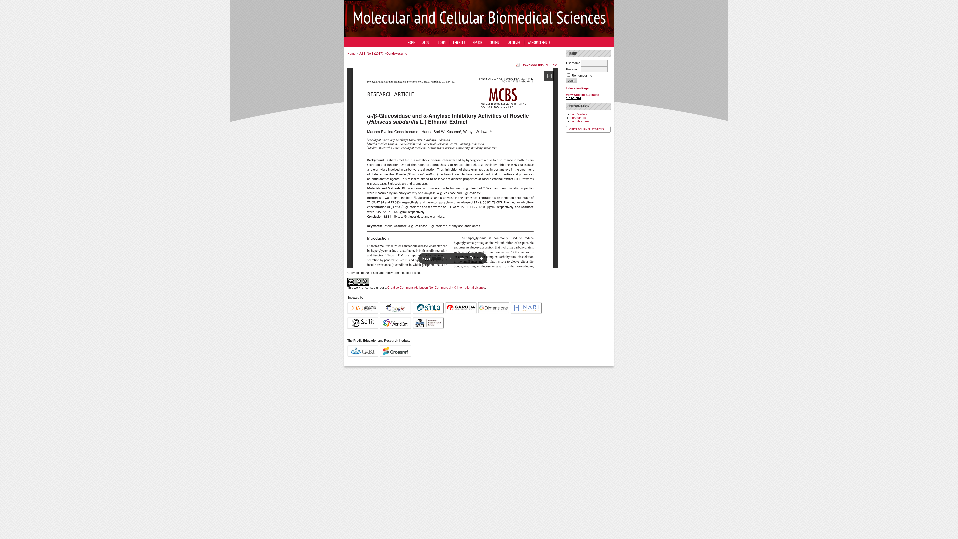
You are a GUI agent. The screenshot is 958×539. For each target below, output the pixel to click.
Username (573, 63)
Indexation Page (577, 88)
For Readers (578, 114)
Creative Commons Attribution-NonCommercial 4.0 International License (436, 287)
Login (442, 42)
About (426, 42)
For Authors (578, 118)
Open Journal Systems (586, 129)
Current (495, 42)
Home (411, 42)
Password (573, 69)
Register (459, 42)
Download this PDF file (539, 65)
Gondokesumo (396, 53)
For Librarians (579, 121)
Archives (514, 42)
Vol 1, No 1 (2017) (371, 53)
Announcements (539, 42)
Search (477, 42)
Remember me (582, 75)
